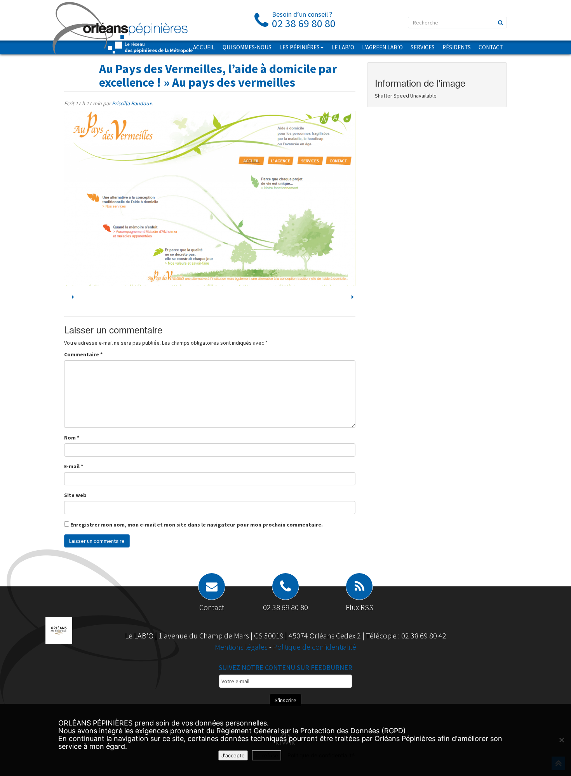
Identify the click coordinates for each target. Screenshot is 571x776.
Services (423, 47)
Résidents (456, 47)
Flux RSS (359, 607)
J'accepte (233, 755)
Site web (75, 495)
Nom (71, 437)
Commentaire (83, 354)
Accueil (204, 47)
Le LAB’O (342, 47)
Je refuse (266, 755)
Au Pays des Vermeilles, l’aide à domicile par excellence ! (218, 75)
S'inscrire (285, 700)
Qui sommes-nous (247, 47)
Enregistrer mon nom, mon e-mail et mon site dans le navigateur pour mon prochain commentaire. (196, 524)
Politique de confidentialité (314, 647)
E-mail (73, 466)
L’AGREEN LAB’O (382, 47)
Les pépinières (299, 47)
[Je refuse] (561, 740)
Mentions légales (242, 647)
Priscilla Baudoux (131, 103)
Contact (491, 47)
